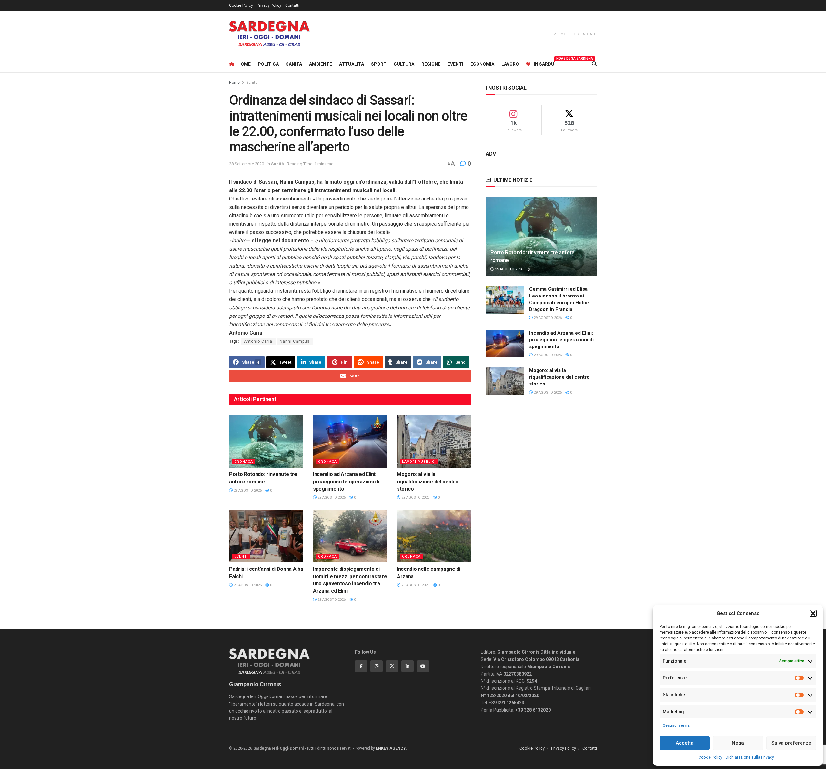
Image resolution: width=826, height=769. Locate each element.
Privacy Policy (269, 5)
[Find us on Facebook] (361, 666)
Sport (379, 64)
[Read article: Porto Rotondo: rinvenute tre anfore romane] (266, 441)
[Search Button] (594, 64)
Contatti (292, 5)
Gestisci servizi (676, 725)
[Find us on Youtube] (423, 666)
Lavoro (510, 64)
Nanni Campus (295, 341)
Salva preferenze (791, 743)
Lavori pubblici (419, 462)
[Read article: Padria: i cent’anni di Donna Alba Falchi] (266, 536)
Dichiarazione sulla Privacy (750, 757)
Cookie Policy (710, 757)
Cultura (404, 64)
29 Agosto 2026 (247, 490)
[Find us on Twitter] (392, 666)
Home (244, 64)
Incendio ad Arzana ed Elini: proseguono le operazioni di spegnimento (346, 481)
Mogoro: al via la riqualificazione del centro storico (427, 481)
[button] (813, 613)
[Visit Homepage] (269, 33)
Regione (430, 64)
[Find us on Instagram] (376, 666)
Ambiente (320, 64)
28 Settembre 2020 (246, 163)
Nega (738, 743)
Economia (482, 64)
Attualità (351, 64)
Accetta (685, 743)
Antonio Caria (258, 341)
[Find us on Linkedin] (407, 666)
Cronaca (243, 462)
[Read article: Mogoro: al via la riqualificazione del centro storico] (434, 441)
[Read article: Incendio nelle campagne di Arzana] (434, 536)
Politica (268, 64)
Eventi (455, 64)
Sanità (294, 64)
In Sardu (544, 63)
